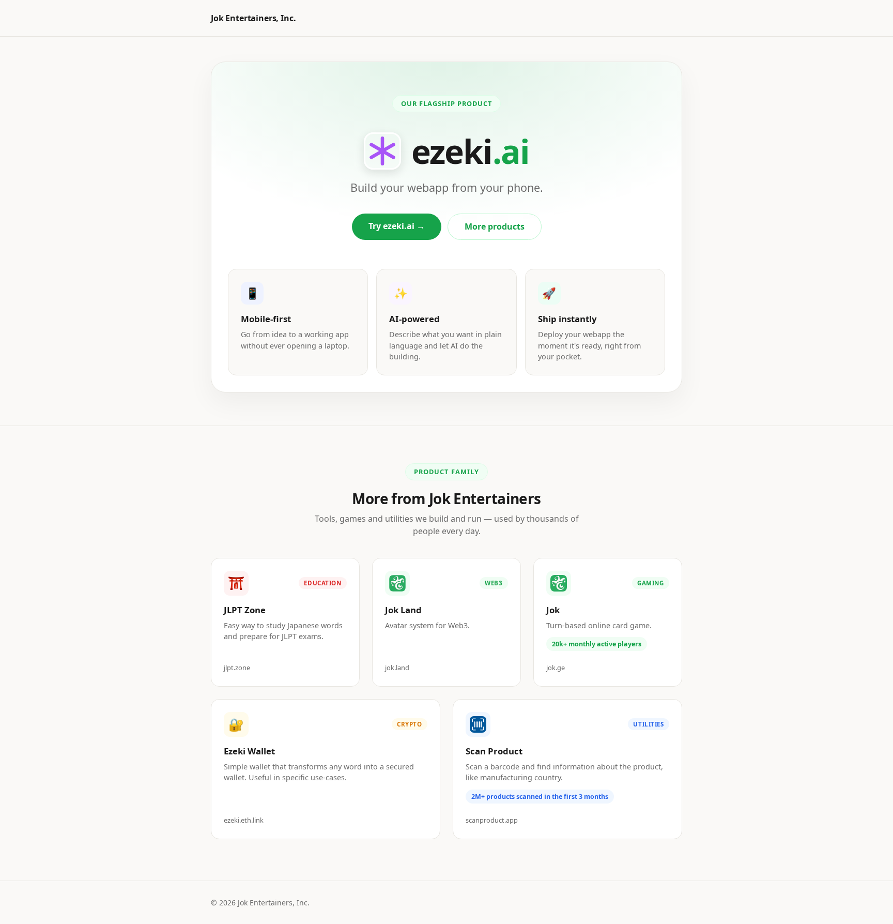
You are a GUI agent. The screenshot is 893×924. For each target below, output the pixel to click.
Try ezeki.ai (396, 226)
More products (495, 226)
